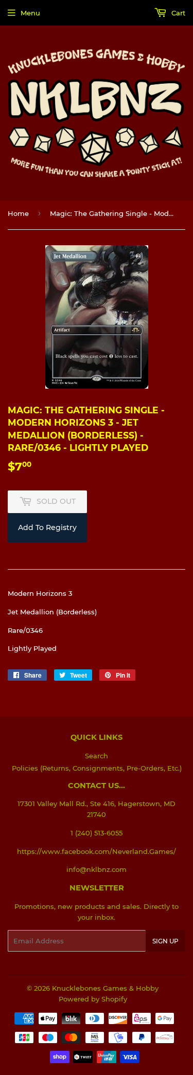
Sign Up (165, 941)
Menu (30, 13)
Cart (177, 13)
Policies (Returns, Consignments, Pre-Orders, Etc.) (97, 768)
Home (18, 213)
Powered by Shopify (93, 999)
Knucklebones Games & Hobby (105, 988)
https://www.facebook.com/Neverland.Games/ (96, 851)
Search (96, 756)
